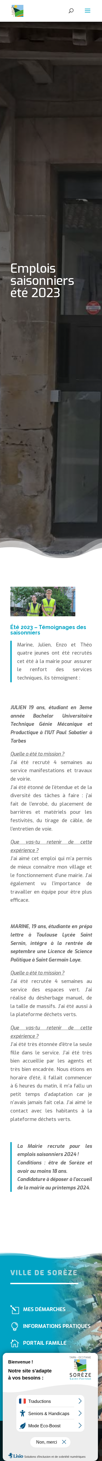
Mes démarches (44, 1309)
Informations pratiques (57, 1326)
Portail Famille (44, 1343)
